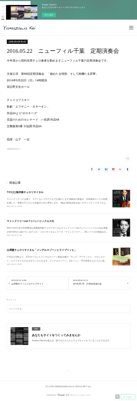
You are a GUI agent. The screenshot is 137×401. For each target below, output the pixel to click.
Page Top (68, 372)
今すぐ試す (48, 15)
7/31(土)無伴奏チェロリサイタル (25, 192)
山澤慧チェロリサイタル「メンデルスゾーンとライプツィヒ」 (42, 250)
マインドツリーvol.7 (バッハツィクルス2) (30, 221)
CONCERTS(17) (13, 149)
